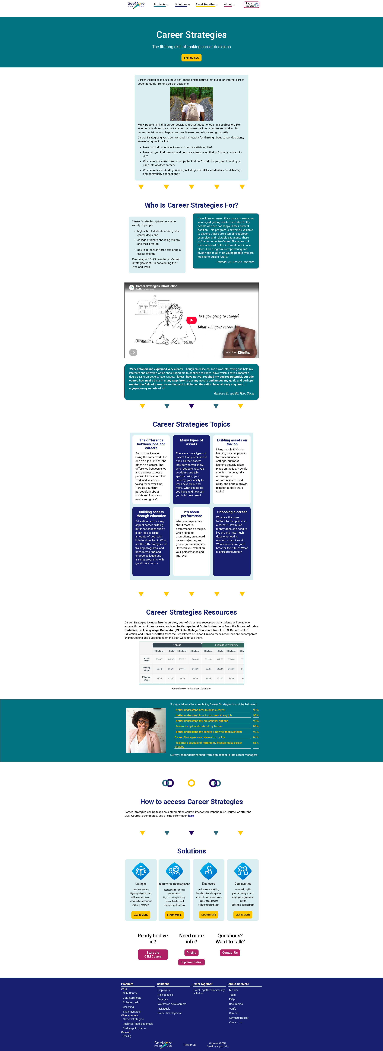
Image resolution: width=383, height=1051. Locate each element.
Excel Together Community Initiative (209, 992)
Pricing (191, 952)
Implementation (191, 962)
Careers (233, 1013)
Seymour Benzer (239, 1017)
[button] (161, 5)
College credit (131, 1002)
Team (232, 994)
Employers (164, 990)
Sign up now (191, 57)
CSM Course (130, 993)
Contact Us (230, 952)
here (191, 815)
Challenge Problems (134, 1028)
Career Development (170, 1013)
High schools (165, 994)
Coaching (128, 1007)
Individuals (164, 1008)
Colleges (163, 999)
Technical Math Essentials (138, 1023)
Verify (232, 1008)
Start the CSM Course (152, 954)
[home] (136, 5)
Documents (236, 1004)
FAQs (232, 999)
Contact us (235, 1022)
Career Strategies (133, 1019)
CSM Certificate (132, 997)
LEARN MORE (141, 914)
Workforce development (172, 1004)
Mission (233, 990)
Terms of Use (189, 1045)
